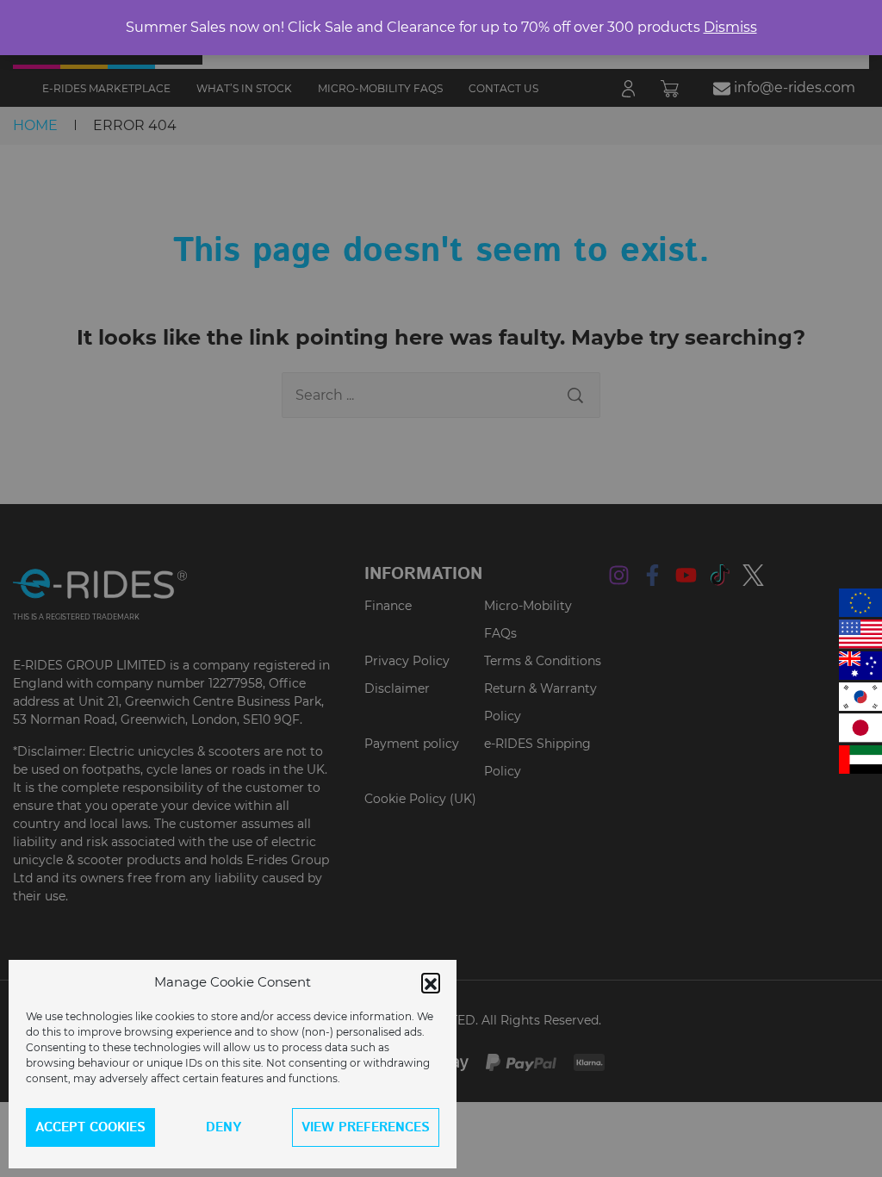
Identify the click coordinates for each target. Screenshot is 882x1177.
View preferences (365, 1127)
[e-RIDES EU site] (860, 602)
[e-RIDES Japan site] (860, 727)
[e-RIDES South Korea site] (860, 696)
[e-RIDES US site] (860, 634)
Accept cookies (90, 1127)
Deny (223, 1127)
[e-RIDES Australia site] (860, 665)
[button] (430, 982)
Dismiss (730, 27)
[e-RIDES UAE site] (860, 759)
